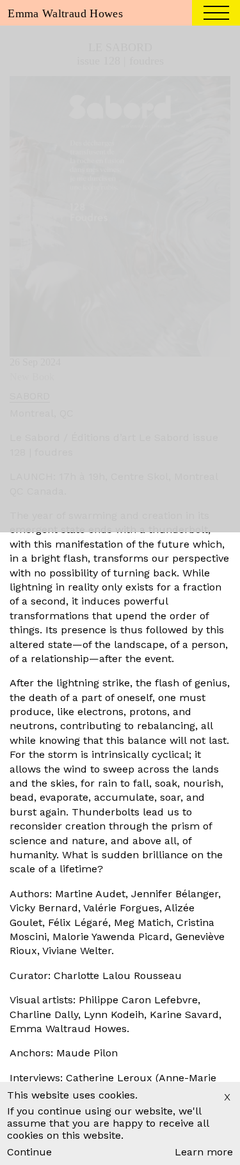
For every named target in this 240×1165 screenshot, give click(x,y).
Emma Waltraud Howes (65, 13)
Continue (29, 1152)
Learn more (204, 1152)
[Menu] (216, 14)
